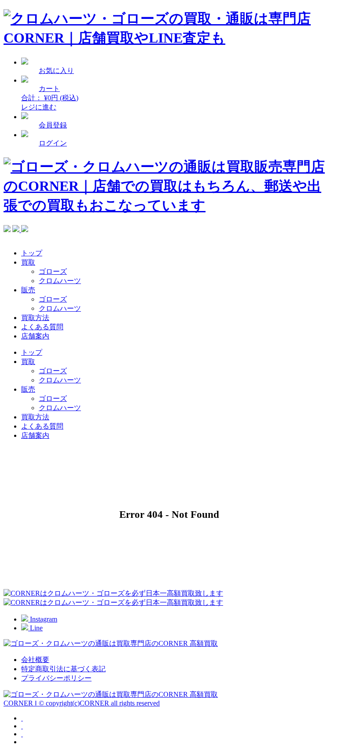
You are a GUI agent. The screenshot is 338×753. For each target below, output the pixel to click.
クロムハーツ (60, 280)
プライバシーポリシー (56, 678)
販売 (28, 290)
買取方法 (35, 317)
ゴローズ (53, 271)
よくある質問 (42, 327)
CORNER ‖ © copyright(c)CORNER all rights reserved (82, 703)
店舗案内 (35, 336)
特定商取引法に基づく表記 (63, 669)
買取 (28, 262)
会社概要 (35, 659)
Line (35, 628)
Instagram (42, 619)
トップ (31, 253)
